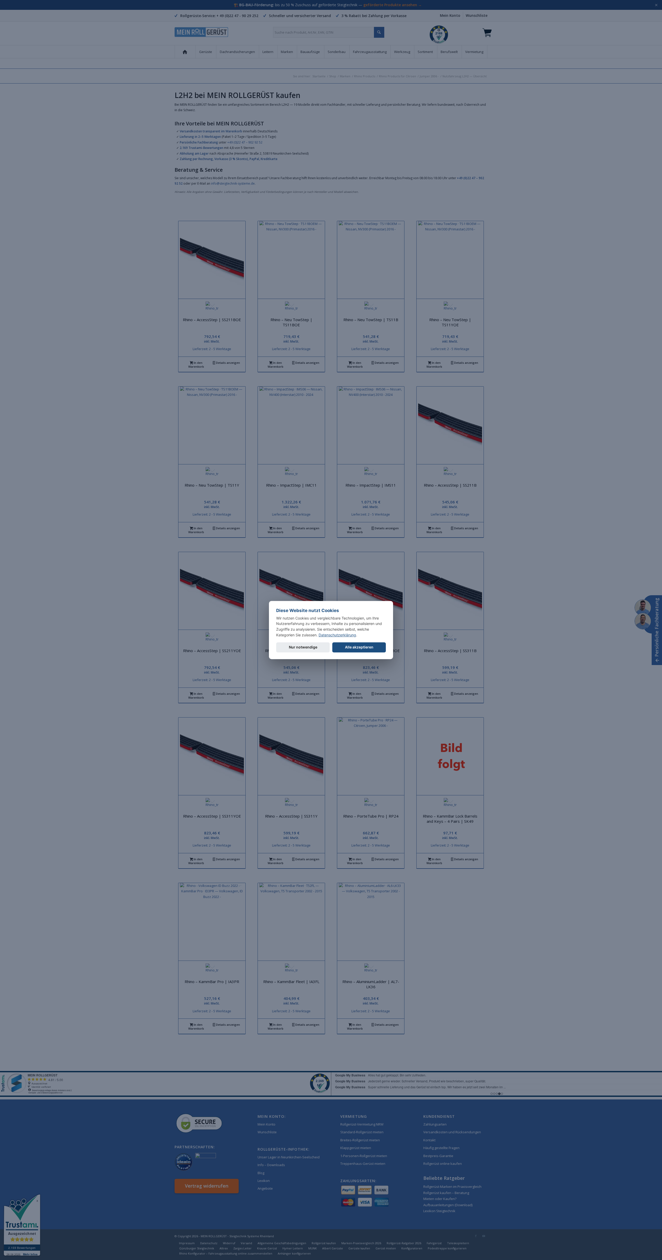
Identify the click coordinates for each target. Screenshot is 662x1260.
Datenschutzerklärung (337, 635)
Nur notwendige (303, 647)
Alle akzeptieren (359, 647)
